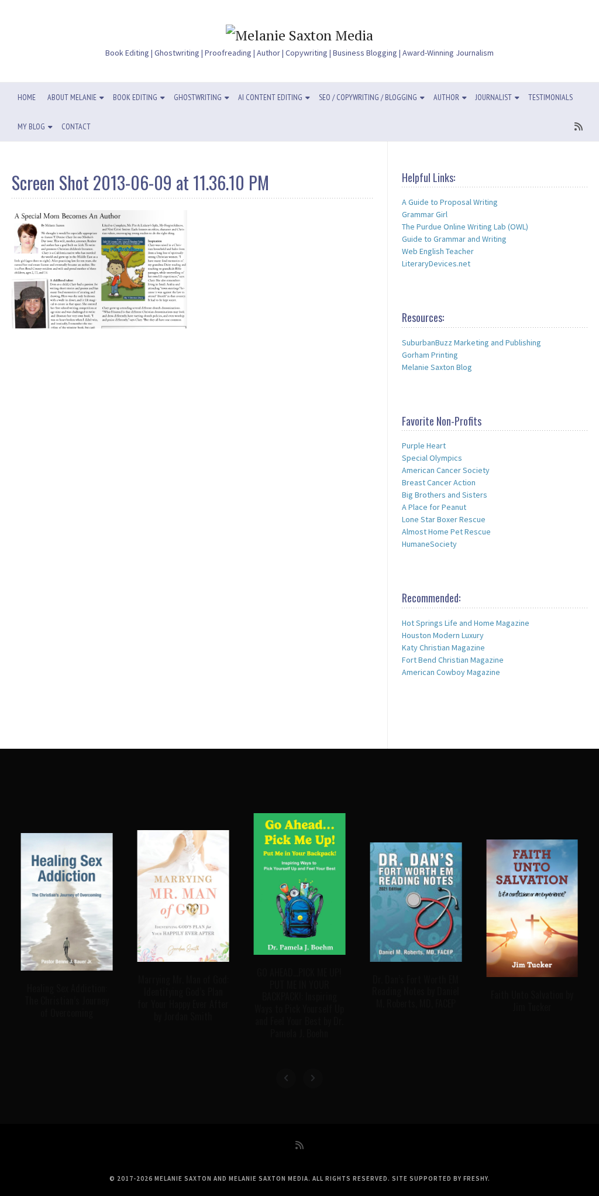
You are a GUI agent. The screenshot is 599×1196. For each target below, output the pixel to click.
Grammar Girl (424, 214)
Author (446, 97)
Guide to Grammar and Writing (454, 239)
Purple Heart (424, 445)
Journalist (494, 97)
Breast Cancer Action (439, 482)
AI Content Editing (270, 97)
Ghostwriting (198, 97)
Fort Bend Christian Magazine (453, 659)
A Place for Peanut (434, 507)
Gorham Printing (430, 354)
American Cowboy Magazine (451, 672)
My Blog (31, 126)
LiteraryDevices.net (436, 263)
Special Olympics (432, 458)
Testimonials (550, 97)
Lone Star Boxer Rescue (444, 519)
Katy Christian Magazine (443, 647)
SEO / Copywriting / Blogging (368, 97)
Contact (76, 126)
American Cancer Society (446, 470)
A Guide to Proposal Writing (450, 202)
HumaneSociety (429, 544)
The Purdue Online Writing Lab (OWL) (465, 226)
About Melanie (72, 97)
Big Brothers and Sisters (444, 494)
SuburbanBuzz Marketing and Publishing (471, 342)
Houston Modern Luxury (443, 635)
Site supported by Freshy (440, 1178)
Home (27, 97)
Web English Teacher (438, 251)
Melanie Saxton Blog (437, 367)
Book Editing (135, 97)
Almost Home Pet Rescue (446, 531)
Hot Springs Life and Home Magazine (465, 623)
